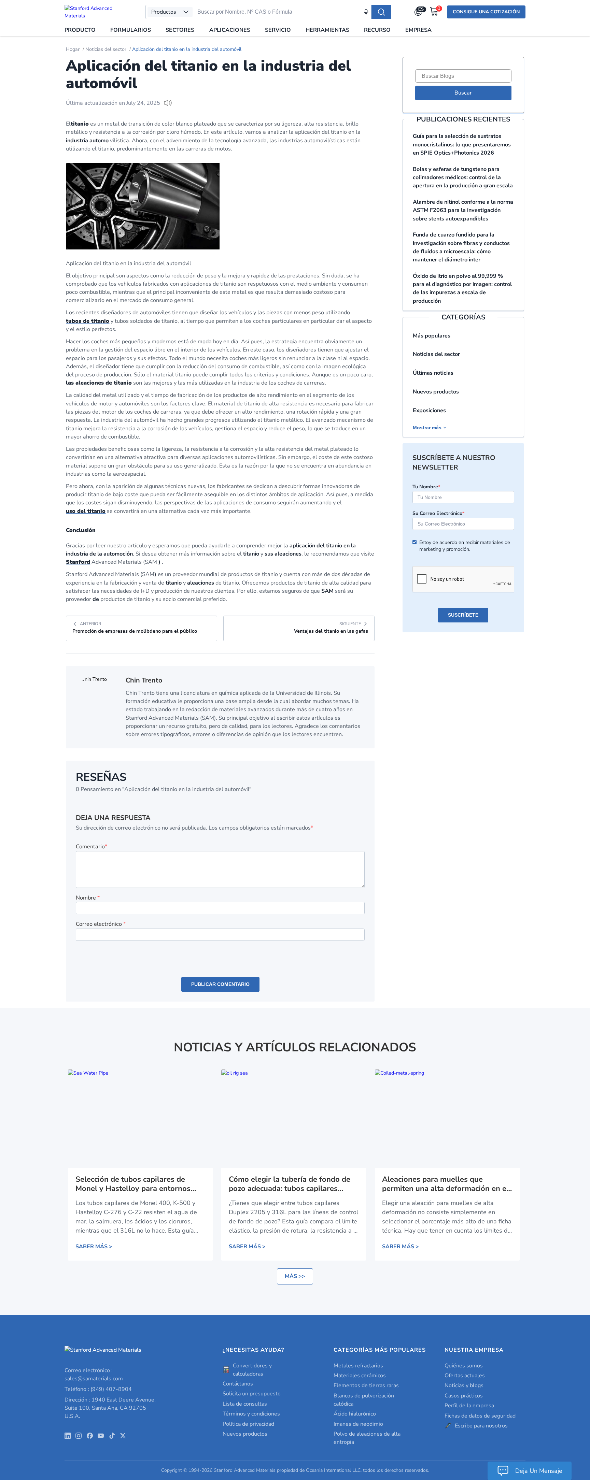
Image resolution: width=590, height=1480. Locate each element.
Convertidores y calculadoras (252, 1370)
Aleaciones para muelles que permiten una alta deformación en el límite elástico (445, 1184)
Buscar (463, 93)
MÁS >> (295, 1276)
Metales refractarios (358, 1365)
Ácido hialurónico (355, 1414)
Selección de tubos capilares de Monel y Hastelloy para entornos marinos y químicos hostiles (133, 1184)
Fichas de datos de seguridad (480, 1416)
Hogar (73, 49)
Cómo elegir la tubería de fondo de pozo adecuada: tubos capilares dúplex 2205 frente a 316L (289, 1184)
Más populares (431, 336)
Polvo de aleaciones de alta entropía (367, 1438)
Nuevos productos (436, 392)
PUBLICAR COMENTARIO (220, 984)
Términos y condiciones (251, 1414)
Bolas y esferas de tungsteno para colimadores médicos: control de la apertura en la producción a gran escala (463, 178)
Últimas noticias (433, 373)
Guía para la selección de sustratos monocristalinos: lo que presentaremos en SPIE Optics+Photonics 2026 (462, 144)
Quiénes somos (464, 1365)
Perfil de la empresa (469, 1405)
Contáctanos (238, 1384)
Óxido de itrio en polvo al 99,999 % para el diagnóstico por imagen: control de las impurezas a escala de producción (462, 288)
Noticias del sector (105, 49)
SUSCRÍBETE (463, 615)
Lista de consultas (245, 1404)
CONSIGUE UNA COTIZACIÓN (486, 12)
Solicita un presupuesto (252, 1393)
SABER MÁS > (93, 1246)
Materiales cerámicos (360, 1375)
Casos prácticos (464, 1395)
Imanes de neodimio (358, 1424)
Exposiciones (429, 410)
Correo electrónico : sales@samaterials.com (94, 1374)
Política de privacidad (248, 1424)
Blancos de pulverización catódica (364, 1400)
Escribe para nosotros (481, 1425)
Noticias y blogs (464, 1385)
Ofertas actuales (465, 1375)
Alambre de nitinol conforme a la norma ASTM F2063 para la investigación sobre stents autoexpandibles (463, 210)
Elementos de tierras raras (366, 1385)
